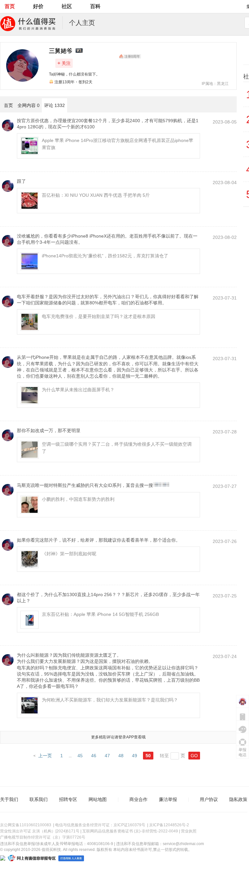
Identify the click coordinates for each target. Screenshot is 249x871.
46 (93, 755)
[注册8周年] (130, 56)
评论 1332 (54, 105)
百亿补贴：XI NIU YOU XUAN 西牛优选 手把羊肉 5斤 (96, 195)
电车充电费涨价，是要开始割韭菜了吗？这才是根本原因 (98, 316)
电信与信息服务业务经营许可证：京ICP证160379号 (100, 825)
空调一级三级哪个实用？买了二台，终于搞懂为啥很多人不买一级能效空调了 (117, 447)
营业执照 (188, 831)
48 (121, 755)
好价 (38, 6)
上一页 (45, 755)
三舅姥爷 (60, 51)
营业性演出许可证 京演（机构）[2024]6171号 (39, 831)
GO (194, 755)
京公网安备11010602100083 (25, 825)
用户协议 (209, 799)
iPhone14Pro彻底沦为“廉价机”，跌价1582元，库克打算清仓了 (105, 255)
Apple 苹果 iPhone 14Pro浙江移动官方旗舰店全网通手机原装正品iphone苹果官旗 (117, 144)
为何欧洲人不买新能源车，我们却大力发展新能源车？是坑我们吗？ (110, 699)
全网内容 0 (29, 105)
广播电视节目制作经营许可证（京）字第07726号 (42, 837)
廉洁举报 (168, 799)
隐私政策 (238, 799)
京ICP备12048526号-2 (169, 825)
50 (148, 755)
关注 (64, 63)
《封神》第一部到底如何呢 (69, 553)
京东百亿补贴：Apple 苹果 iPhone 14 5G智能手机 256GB (100, 614)
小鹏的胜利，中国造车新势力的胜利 (78, 499)
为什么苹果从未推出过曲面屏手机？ (78, 389)
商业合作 (138, 799)
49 (134, 755)
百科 (95, 6)
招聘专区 (68, 799)
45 (80, 755)
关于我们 (9, 799)
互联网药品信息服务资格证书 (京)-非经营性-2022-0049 (130, 831)
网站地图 (98, 799)
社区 (67, 6)
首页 (10, 6)
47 (107, 755)
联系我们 (39, 799)
